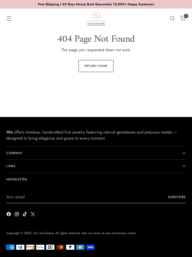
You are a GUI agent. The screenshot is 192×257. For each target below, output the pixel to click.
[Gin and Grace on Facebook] (9, 215)
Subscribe (177, 197)
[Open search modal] (172, 18)
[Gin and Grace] (96, 18)
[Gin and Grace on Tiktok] (25, 215)
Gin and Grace (43, 233)
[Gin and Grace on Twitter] (33, 215)
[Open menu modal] (9, 18)
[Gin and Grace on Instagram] (17, 215)
